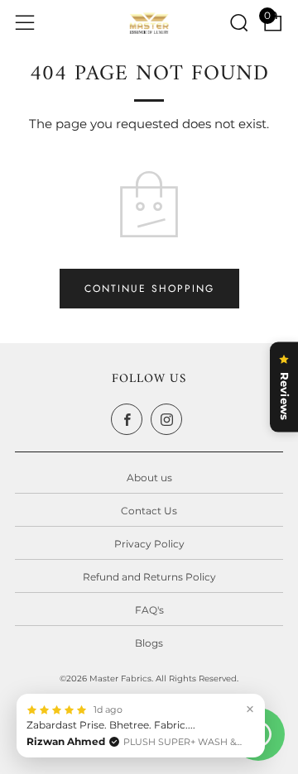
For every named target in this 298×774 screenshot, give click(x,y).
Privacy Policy (149, 544)
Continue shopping (149, 288)
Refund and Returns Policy (149, 577)
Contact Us (149, 510)
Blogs (149, 643)
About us (149, 477)
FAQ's (149, 610)
